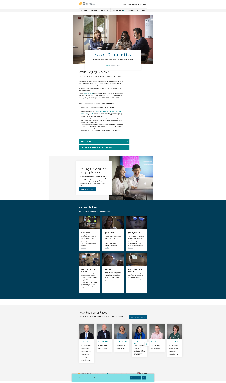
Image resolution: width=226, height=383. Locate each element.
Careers (124, 4)
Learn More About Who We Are (138, 317)
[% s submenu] (87, 10)
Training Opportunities (132, 10)
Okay (144, 377)
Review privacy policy (135, 377)
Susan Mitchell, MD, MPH (121, 341)
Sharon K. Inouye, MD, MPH (138, 342)
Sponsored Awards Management (134, 4)
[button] (145, 4)
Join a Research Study (118, 10)
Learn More (83, 247)
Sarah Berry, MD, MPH (174, 341)
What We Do (84, 10)
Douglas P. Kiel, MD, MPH (103, 341)
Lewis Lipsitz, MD (84, 341)
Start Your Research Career (87, 189)
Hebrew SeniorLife (87, 93)
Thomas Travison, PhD (156, 341)
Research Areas (104, 10)
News (143, 10)
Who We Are (94, 10)
